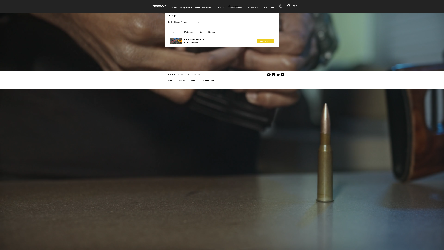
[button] (219, 6)
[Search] (197, 21)
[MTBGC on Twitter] (282, 74)
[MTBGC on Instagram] (273, 74)
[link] (175, 32)
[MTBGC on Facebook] (269, 74)
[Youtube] (278, 74)
